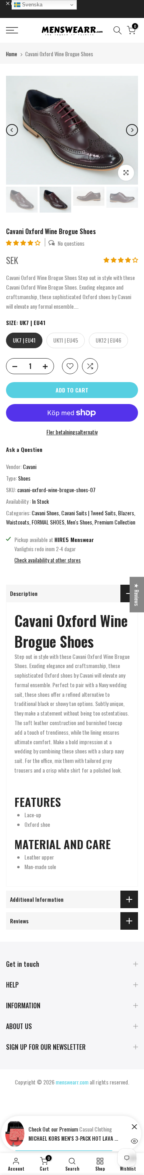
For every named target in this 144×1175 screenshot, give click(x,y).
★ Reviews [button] (137, 594)
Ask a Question (24, 449)
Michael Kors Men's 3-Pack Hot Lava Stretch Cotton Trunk (74, 1138)
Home (11, 54)
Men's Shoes (79, 522)
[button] (24, 242)
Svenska (31, 5)
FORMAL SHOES (48, 522)
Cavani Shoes (45, 513)
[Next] (132, 130)
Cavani (29, 466)
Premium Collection (114, 522)
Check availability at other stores (47, 560)
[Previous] (12, 130)
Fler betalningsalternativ (72, 432)
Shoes (24, 478)
